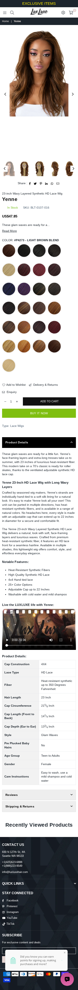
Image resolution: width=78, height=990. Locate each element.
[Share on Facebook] (30, 183)
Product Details (16, 442)
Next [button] (73, 94)
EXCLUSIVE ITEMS (39, 3)
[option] (39, 73)
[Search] (12, 12)
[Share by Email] (57, 183)
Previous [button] (5, 94)
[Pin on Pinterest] (41, 183)
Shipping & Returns (19, 806)
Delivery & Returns (45, 384)
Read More (9, 231)
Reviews (11, 795)
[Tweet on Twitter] (35, 183)
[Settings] (63, 12)
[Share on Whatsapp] (52, 183)
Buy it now (39, 413)
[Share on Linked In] (46, 183)
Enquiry (11, 392)
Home (5, 21)
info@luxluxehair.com (15, 872)
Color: (30, 240)
